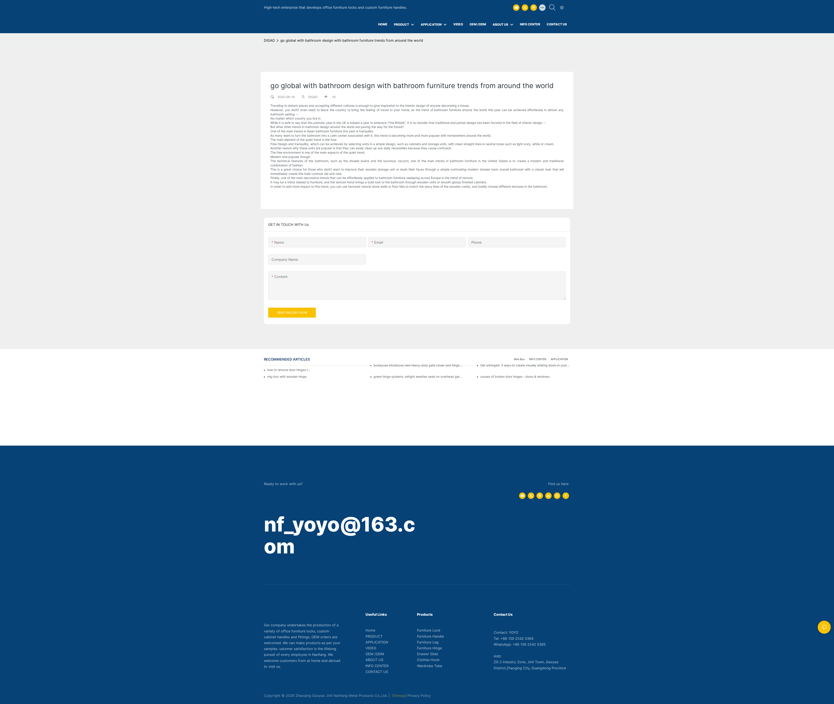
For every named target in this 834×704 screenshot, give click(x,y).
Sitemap (398, 695)
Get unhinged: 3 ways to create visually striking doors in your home (525, 365)
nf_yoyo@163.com (339, 535)
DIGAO (269, 40)
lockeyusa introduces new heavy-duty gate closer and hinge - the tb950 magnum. (418, 365)
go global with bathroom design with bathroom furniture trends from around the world (351, 40)
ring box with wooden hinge (286, 376)
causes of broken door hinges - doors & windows (514, 376)
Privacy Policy (419, 695)
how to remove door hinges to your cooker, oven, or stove (289, 370)
